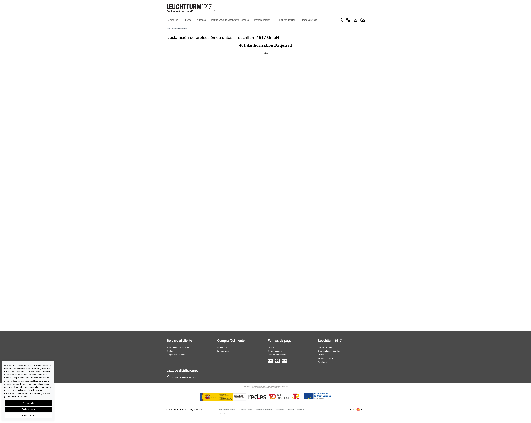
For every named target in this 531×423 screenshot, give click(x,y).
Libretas (187, 20)
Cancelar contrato (226, 414)
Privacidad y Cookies (41, 393)
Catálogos (322, 362)
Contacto (171, 351)
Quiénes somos (325, 347)
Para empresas (309, 20)
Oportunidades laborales (329, 351)
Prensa (321, 355)
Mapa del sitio (279, 409)
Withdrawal (300, 409)
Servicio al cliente (325, 359)
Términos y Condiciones (263, 409)
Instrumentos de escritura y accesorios (230, 20)
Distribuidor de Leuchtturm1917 (185, 377)
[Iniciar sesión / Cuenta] (355, 19)
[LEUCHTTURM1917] (191, 8)
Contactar (290, 409)
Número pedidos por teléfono (179, 347)
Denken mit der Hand (286, 20)
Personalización (262, 20)
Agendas (201, 20)
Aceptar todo (28, 403)
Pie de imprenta (20, 396)
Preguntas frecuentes (176, 355)
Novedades (172, 20)
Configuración (28, 415)
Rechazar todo (28, 409)
